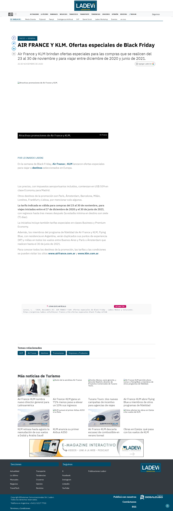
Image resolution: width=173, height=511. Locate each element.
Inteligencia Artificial (65, 19)
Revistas (123, 14)
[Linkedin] (14, 48)
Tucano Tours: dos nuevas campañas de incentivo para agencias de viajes (103, 402)
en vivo (123, 19)
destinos (37, 167)
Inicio (22, 38)
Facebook (66, 475)
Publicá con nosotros (124, 496)
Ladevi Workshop (101, 19)
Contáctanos (129, 501)
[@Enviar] (14, 54)
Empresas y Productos (78, 353)
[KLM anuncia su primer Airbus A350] (69, 418)
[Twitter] (14, 43)
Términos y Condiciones (20, 508)
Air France (58, 164)
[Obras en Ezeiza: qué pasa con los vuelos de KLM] (139, 418)
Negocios (63, 14)
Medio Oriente (30, 19)
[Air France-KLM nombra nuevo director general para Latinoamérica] (33, 388)
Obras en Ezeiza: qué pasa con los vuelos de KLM (139, 430)
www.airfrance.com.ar (61, 253)
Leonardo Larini (33, 157)
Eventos (114, 19)
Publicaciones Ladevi (97, 471)
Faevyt (51, 19)
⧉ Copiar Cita (120, 306)
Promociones (58, 353)
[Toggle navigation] (15, 14)
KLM (69, 164)
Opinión (115, 14)
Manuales (54, 14)
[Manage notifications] (167, 506)
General (32, 38)
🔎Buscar (132, 14)
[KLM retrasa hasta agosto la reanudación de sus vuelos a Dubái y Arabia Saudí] (33, 418)
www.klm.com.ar (88, 253)
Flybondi (42, 19)
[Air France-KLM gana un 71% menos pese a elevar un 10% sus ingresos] (69, 388)
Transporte (84, 14)
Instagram (66, 479)
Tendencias (95, 14)
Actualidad (34, 14)
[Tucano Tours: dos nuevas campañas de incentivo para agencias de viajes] (104, 388)
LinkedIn (66, 484)
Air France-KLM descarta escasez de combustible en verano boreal (103, 432)
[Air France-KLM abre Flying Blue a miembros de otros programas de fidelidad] (139, 388)
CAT (77, 19)
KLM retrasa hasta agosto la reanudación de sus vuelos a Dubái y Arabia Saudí (33, 432)
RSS (134, 506)
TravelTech (73, 14)
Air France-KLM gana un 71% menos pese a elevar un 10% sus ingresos (68, 402)
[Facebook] (14, 38)
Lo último (44, 14)
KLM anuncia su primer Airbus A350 (66, 430)
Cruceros (106, 14)
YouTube (65, 488)
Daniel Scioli (87, 19)
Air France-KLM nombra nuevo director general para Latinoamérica (33, 402)
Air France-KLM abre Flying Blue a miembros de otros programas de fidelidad (139, 402)
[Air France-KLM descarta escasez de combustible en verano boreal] (104, 418)
